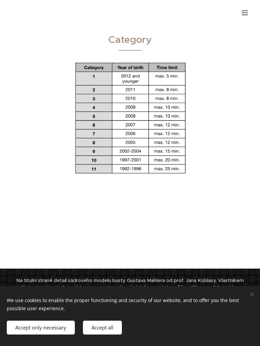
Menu (245, 12)
